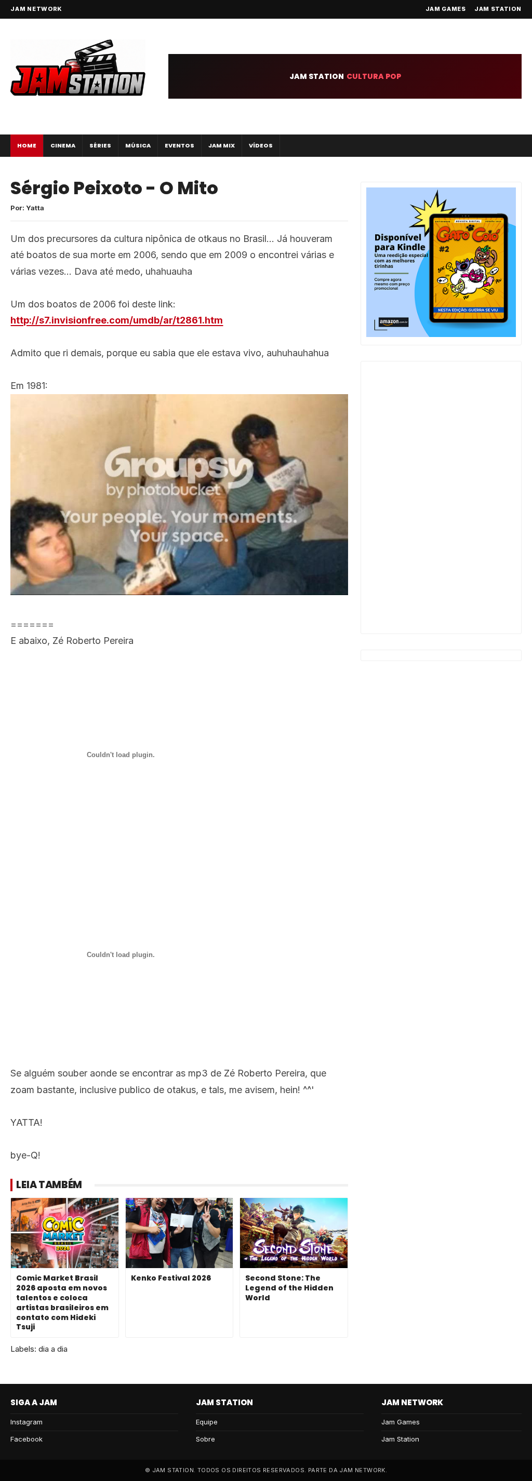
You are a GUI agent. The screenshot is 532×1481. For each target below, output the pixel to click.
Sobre (205, 1439)
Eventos (179, 145)
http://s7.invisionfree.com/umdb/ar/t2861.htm (116, 320)
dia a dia (53, 1349)
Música (138, 145)
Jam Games (445, 8)
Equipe (207, 1422)
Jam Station (498, 8)
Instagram (26, 1422)
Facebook (26, 1439)
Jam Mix (221, 145)
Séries (100, 145)
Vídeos (261, 145)
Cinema (62, 145)
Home (26, 145)
